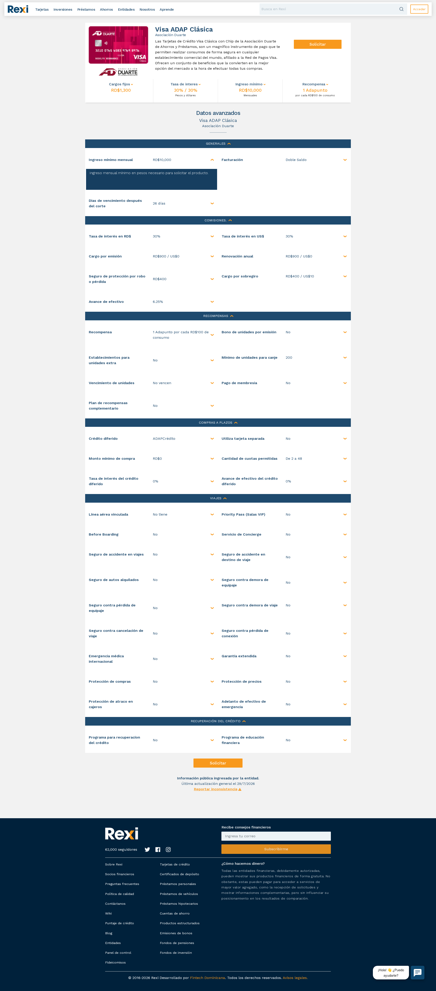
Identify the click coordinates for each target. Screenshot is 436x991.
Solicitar (318, 44)
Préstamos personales (178, 884)
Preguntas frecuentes (122, 884)
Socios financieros (119, 874)
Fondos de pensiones (177, 943)
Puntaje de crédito (119, 923)
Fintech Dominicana (207, 978)
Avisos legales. (295, 978)
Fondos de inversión (176, 952)
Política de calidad (119, 894)
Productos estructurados (180, 923)
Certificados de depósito (179, 874)
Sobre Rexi (113, 864)
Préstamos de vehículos (179, 894)
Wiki (108, 913)
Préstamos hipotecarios (179, 903)
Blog (108, 933)
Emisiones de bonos (176, 933)
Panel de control (118, 952)
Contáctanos (115, 903)
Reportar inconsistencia (215, 789)
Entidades (113, 943)
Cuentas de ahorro (175, 913)
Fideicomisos (115, 962)
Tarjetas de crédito (175, 864)
